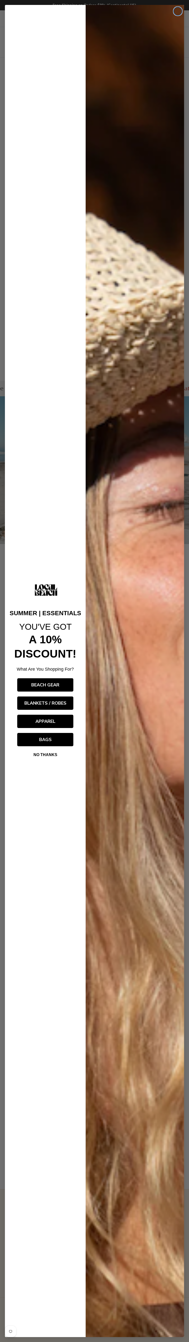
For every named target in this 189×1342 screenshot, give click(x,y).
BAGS (45, 740)
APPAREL (45, 721)
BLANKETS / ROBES (45, 703)
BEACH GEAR (45, 685)
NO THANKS (45, 755)
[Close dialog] (177, 11)
